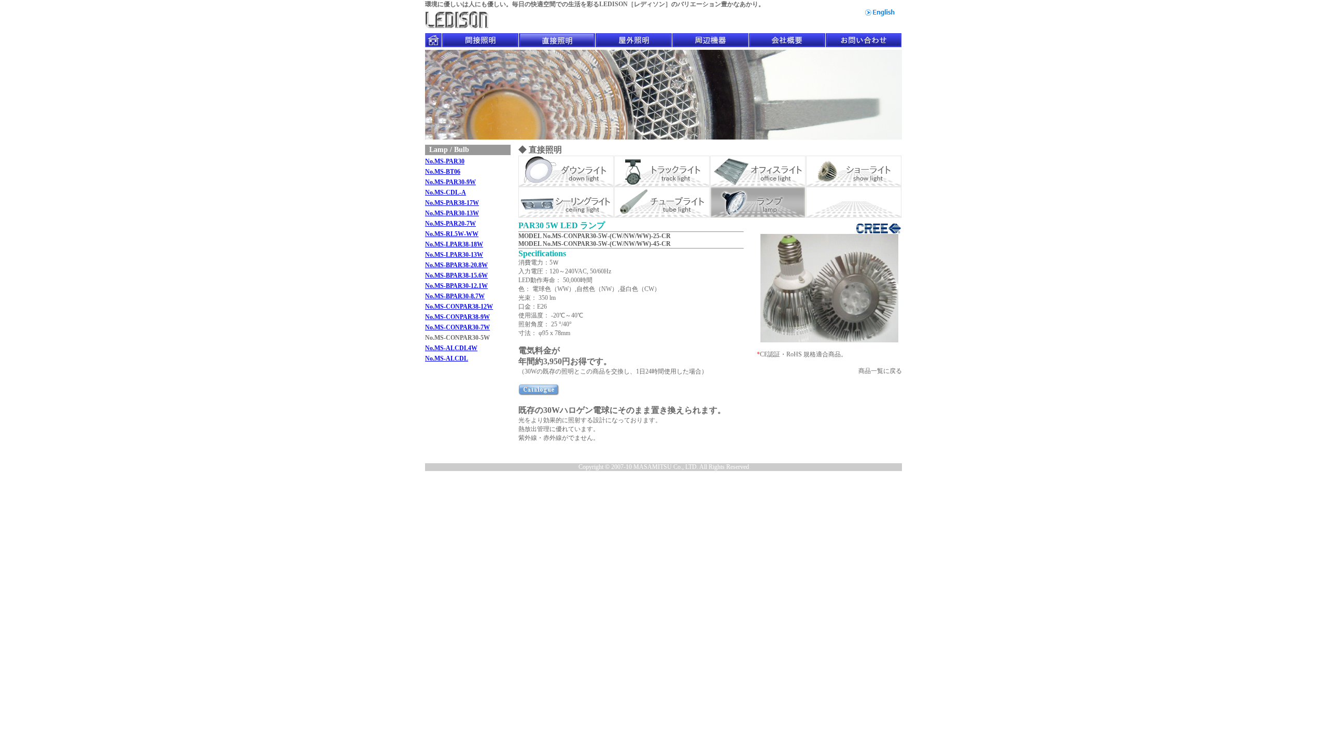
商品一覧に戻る (880, 371)
